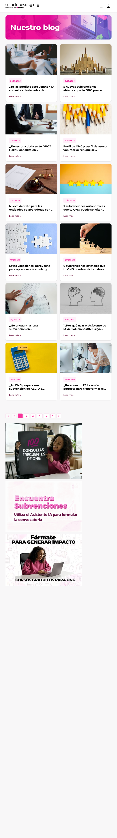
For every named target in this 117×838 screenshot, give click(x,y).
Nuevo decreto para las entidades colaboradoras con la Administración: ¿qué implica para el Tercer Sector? (31, 211)
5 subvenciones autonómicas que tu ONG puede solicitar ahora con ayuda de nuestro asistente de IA (84, 211)
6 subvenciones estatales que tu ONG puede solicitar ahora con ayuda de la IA (84, 269)
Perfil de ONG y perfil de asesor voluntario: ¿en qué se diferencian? (85, 150)
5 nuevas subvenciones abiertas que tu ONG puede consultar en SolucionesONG (83, 90)
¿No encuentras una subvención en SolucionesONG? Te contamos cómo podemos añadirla (30, 331)
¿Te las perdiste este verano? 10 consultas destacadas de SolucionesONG (31, 90)
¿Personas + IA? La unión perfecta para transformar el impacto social (83, 389)
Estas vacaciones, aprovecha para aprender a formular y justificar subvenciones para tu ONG (31, 271)
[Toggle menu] (101, 6)
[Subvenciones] (58, 506)
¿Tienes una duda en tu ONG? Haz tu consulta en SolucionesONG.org (30, 150)
